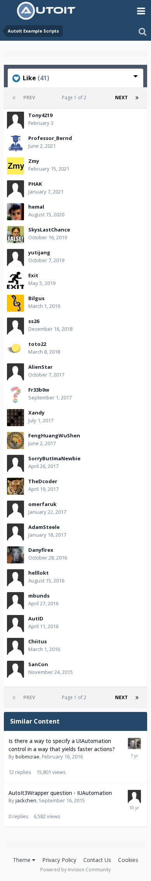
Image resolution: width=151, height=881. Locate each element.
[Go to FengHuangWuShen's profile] (15, 440)
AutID (35, 618)
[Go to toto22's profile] (15, 349)
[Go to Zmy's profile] (15, 165)
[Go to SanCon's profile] (15, 669)
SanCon (38, 664)
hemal (36, 206)
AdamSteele (44, 526)
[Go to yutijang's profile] (15, 257)
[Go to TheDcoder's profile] (15, 486)
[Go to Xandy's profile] (15, 417)
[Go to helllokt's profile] (15, 577)
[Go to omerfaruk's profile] (15, 509)
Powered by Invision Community (75, 869)
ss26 (33, 321)
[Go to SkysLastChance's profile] (15, 234)
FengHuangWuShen (54, 435)
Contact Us (97, 860)
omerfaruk (42, 504)
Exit (33, 275)
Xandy (36, 412)
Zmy (33, 160)
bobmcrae (27, 756)
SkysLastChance (49, 229)
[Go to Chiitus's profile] (15, 646)
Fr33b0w (38, 389)
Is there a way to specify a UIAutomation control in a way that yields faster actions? (62, 745)
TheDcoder (42, 481)
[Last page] (137, 98)
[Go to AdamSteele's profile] (15, 532)
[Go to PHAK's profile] (15, 188)
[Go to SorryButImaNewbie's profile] (15, 463)
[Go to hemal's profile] (15, 211)
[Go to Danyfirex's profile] (15, 554)
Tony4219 (40, 115)
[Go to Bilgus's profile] (15, 303)
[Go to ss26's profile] (15, 326)
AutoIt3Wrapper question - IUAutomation (60, 792)
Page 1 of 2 (75, 97)
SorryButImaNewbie (54, 458)
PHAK (35, 183)
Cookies (128, 860)
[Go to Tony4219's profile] (15, 120)
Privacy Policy (59, 860)
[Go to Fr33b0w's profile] (15, 394)
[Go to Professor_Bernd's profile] (15, 143)
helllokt (38, 572)
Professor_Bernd (50, 138)
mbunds (39, 595)
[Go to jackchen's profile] (134, 796)
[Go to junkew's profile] (134, 744)
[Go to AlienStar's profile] (15, 371)
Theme (22, 860)
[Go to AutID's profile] (15, 623)
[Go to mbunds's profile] (15, 600)
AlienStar (40, 366)
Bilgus (36, 298)
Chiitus (37, 641)
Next (121, 97)
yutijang (39, 252)
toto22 (37, 343)
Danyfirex (40, 549)
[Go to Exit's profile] (15, 280)
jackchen (25, 800)
